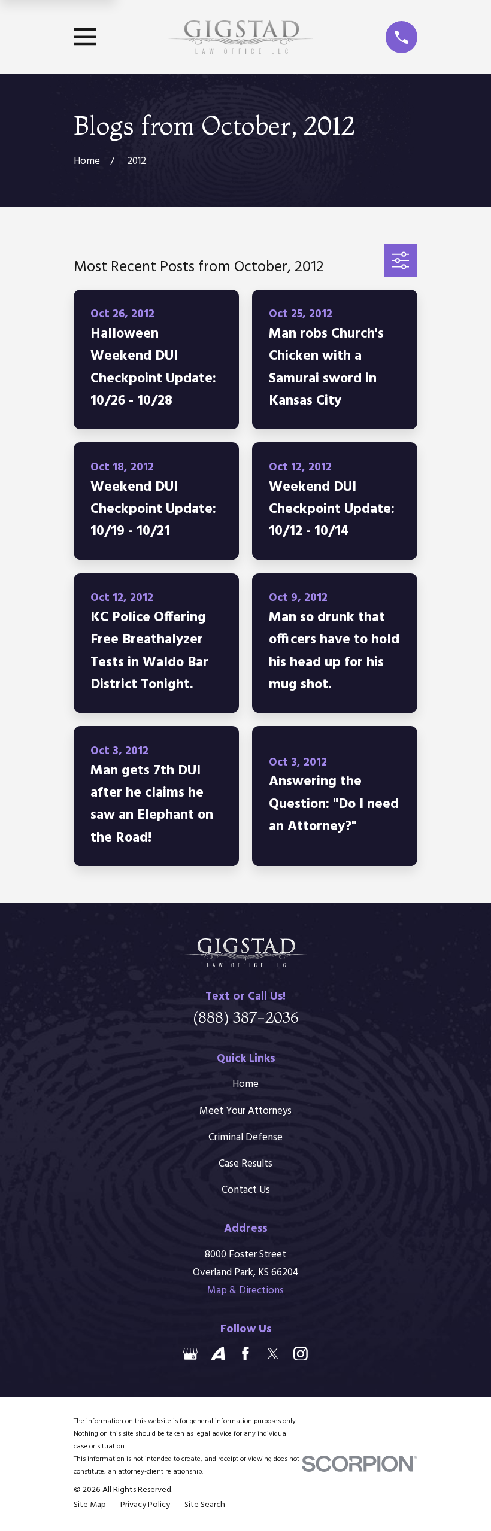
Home (245, 1084)
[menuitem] (90, 1504)
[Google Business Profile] (190, 1354)
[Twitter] (273, 1354)
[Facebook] (245, 1354)
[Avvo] (218, 1354)
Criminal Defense (245, 1137)
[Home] (240, 37)
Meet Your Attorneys (245, 1111)
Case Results (245, 1164)
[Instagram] (300, 1354)
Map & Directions (245, 1291)
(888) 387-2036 (246, 1017)
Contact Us (246, 1190)
